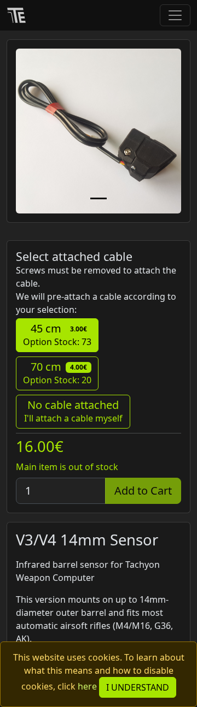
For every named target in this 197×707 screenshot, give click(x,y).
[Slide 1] (98, 198)
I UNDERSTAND (137, 687)
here (87, 686)
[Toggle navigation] (175, 15)
